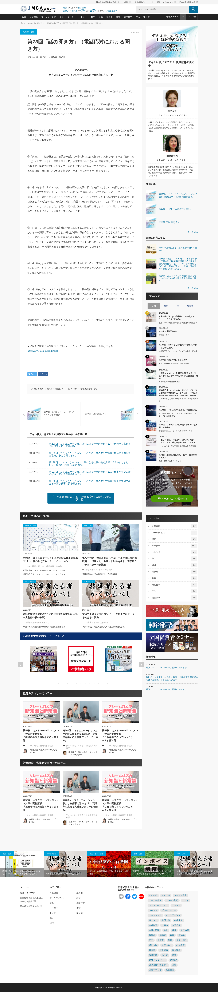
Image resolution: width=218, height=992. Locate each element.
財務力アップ (155, 970)
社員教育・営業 (28, 32)
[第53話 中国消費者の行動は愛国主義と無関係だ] (109, 864)
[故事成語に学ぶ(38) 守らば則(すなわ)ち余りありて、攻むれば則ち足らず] (196, 864)
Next (141, 664)
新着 (24, 17)
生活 (138, 17)
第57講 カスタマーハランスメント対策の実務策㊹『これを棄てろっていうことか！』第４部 (120, 735)
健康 (174, 930)
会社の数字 (154, 930)
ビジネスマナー (169, 910)
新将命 (182, 935)
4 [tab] (67, 683)
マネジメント (51, 854)
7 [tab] (80, 683)
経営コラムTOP (27, 893)
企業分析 (176, 925)
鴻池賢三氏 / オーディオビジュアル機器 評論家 (178, 351)
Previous (20, 664)
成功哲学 (128, 17)
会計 (166, 930)
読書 (174, 955)
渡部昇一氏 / (163, 335)
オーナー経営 (155, 900)
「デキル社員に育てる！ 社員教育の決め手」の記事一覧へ (81, 498)
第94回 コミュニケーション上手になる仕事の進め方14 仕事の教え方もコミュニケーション (50, 559)
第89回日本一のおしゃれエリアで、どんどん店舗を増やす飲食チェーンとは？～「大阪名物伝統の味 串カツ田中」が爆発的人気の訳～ (178, 392)
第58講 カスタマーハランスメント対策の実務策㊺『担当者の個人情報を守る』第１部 (41, 735)
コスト (186, 900)
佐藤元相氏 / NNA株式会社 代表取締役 (99, 574)
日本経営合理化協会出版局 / (170, 382)
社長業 (152, 950)
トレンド (83, 17)
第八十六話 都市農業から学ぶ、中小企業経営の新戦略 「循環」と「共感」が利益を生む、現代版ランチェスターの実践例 (109, 561)
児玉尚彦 (185, 930)
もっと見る (193, 232)
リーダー (71, 17)
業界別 (109, 17)
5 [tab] (71, 683)
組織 (101, 17)
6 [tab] (76, 683)
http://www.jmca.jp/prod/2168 (42, 351)
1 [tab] (54, 683)
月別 (166, 306)
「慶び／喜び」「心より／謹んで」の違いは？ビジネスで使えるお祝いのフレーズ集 (177, 441)
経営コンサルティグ (166, 2)
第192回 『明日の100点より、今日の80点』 (178, 410)
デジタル (176, 905)
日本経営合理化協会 (188, 2)
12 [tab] (103, 683)
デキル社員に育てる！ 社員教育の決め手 (46, 57)
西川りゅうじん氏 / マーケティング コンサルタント (178, 400)
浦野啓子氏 (59, 389)
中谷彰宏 (153, 925)
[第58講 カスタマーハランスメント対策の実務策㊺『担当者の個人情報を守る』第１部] (41, 712)
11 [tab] (98, 683)
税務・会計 (7, 854)
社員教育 (180, 945)
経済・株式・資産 (96, 854)
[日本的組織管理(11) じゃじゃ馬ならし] (65, 864)
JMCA (107, 987)
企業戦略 (34, 17)
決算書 (160, 940)
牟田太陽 (153, 945)
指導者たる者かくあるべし (38, 622)
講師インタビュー (157, 960)
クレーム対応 (172, 900)
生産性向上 (167, 945)
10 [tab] (94, 683)
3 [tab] (63, 683)
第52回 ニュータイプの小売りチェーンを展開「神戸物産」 (178, 426)
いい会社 (153, 895)
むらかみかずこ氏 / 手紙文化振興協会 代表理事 (177, 446)
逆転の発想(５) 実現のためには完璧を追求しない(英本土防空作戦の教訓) (50, 616)
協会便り (147, 17)
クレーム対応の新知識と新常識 (39, 746)
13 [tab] (107, 683)
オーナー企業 (180, 895)
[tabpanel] (43, 661)
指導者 (163, 935)
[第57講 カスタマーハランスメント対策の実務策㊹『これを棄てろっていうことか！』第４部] (120, 712)
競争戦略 (164, 950)
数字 (93, 17)
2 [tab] (58, 683)
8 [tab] (85, 683)
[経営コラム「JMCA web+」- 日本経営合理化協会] (41, 9)
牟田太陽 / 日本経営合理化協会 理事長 (174, 363)
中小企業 (178, 920)
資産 (61, 17)
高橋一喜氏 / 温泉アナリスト (170, 461)
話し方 (165, 955)
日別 (154, 306)
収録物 (190, 306)
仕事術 (165, 925)
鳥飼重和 (170, 970)
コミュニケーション (158, 905)
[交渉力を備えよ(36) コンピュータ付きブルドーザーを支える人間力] (110, 593)
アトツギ (166, 895)
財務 (174, 965)
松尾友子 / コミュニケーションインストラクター (44, 570)
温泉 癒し (181, 940)
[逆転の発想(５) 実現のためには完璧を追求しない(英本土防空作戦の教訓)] (51, 593)
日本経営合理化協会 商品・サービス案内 (113, 2)
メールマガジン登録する (173, 498)
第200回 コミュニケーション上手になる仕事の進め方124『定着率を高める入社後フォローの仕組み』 (80, 735)
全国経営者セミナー (144, 2)
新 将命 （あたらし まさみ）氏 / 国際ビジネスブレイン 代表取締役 (178, 414)
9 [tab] (89, 683)
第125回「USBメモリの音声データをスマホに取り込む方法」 (178, 346)
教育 (118, 17)
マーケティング (48, 17)
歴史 (151, 940)
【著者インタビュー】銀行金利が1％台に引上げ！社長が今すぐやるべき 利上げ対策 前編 (178, 375)
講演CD (173, 960)
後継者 (152, 935)
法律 (170, 940)
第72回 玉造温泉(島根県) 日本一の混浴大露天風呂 (178, 456)
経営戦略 (153, 955)
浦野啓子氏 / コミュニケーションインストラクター (45, 574)
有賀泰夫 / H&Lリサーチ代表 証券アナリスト (176, 431)
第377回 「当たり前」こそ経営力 (173, 360)
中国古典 (166, 920)
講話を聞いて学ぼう (158, 965)
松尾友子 (50, 389)
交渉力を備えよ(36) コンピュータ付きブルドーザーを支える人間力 (109, 616)
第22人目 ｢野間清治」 (168, 331)
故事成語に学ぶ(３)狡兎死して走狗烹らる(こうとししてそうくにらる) (178, 317)
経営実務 (176, 950)
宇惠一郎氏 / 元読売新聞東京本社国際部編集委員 (44, 627)
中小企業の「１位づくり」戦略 (99, 569)
